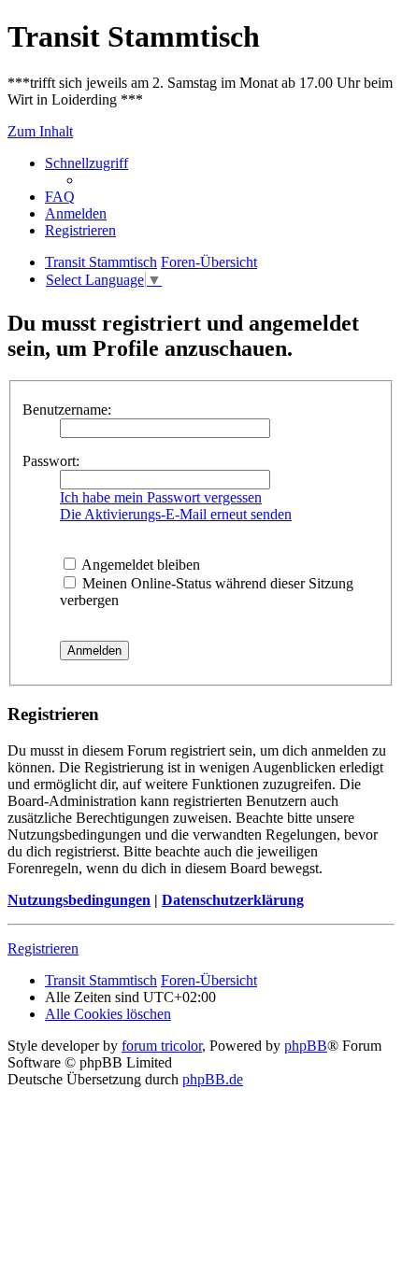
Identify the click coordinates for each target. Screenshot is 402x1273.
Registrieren (43, 948)
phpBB (305, 1046)
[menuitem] (60, 197)
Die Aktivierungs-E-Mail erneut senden (176, 514)
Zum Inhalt (40, 131)
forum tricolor (162, 1046)
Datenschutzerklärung (233, 900)
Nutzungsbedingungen (79, 900)
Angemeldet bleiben (139, 565)
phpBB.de (212, 1079)
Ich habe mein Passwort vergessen (161, 497)
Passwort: (50, 461)
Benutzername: (66, 409)
